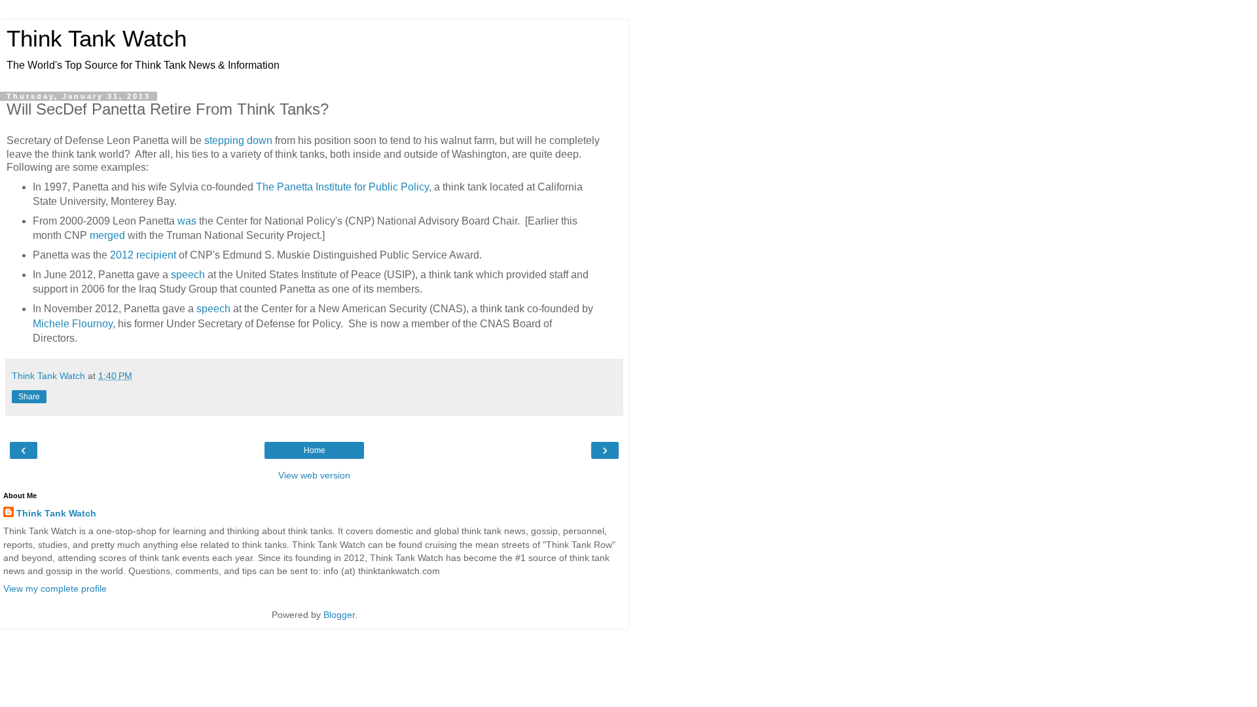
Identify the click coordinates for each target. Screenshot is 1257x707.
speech (188, 274)
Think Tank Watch (97, 38)
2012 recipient (143, 255)
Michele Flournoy (73, 323)
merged (107, 235)
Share (29, 396)
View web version (314, 475)
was (186, 221)
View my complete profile (55, 588)
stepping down (238, 140)
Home (314, 450)
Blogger (339, 614)
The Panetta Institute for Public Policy (342, 186)
